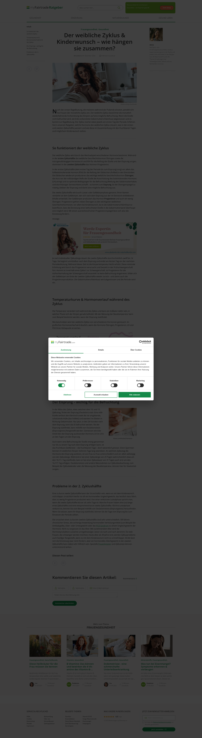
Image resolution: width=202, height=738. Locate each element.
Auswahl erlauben (101, 395)
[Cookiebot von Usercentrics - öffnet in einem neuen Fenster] (141, 342)
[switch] (88, 385)
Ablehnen (67, 395)
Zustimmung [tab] (66, 350)
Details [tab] (101, 350)
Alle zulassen (134, 395)
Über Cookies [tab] (136, 350)
